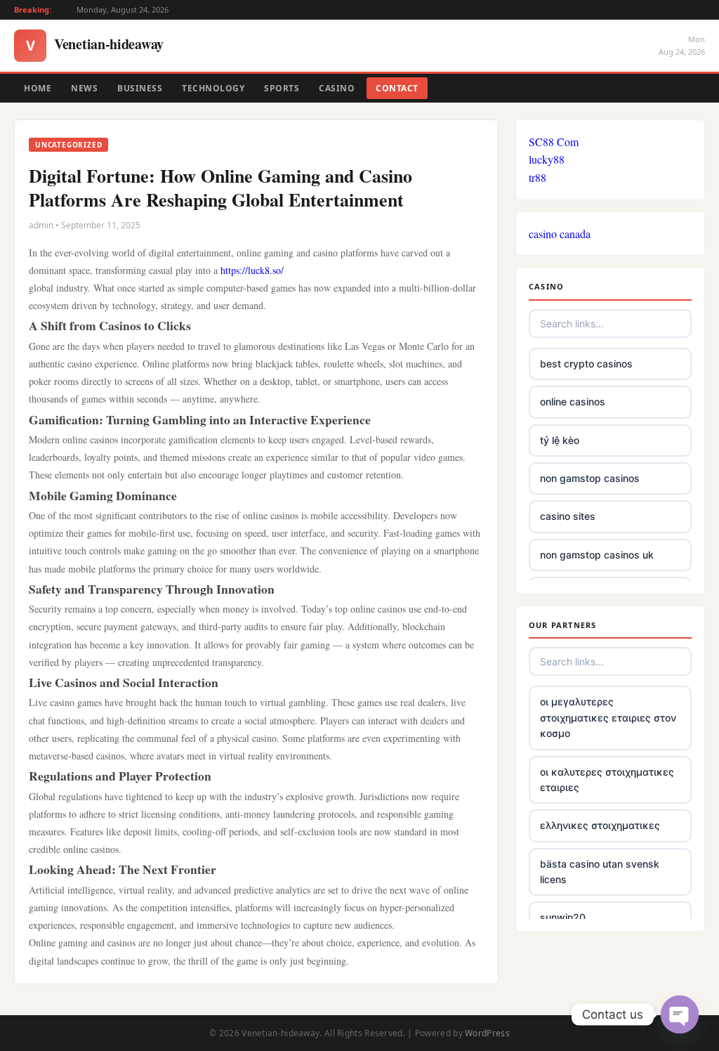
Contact (397, 88)
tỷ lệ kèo (559, 440)
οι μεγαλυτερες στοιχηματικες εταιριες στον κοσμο (608, 717)
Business (139, 88)
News (84, 88)
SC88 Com (554, 141)
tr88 (537, 177)
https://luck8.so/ (252, 270)
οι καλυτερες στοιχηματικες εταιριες (607, 779)
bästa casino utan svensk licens (599, 871)
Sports (281, 88)
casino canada (560, 233)
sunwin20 (563, 917)
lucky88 (547, 159)
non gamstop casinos (590, 478)
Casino (337, 88)
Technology (213, 88)
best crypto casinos (586, 364)
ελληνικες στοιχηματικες (600, 825)
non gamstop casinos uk (597, 555)
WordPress (487, 1033)
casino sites (567, 516)
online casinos (572, 401)
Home (37, 88)
